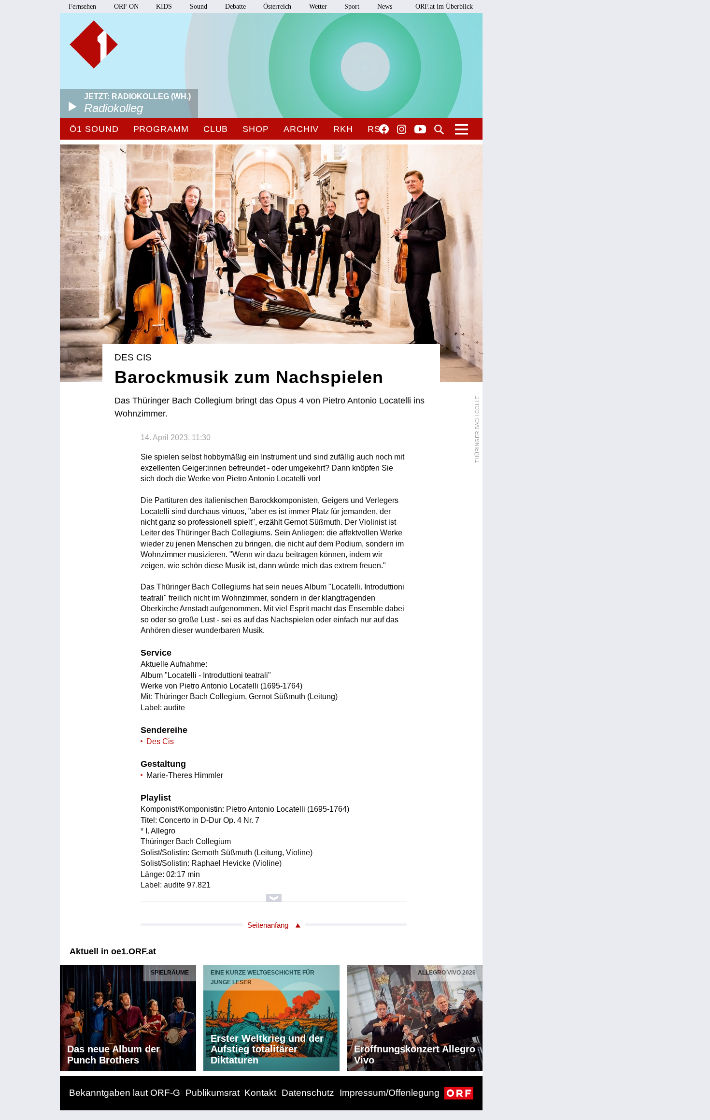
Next (475, 1015)
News (384, 6)
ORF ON (126, 6)
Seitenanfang (267, 925)
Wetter (318, 6)
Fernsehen (82, 6)
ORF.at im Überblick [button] (444, 6)
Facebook (384, 129)
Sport (351, 6)
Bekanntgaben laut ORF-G (124, 1093)
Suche (439, 129)
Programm (161, 129)
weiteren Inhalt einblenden (274, 893)
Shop (255, 129)
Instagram (401, 129)
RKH (343, 129)
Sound (198, 6)
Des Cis (160, 741)
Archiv (301, 129)
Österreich (277, 6)
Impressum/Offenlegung (390, 1093)
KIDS (164, 6)
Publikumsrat (212, 1093)
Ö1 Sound (94, 129)
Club (215, 129)
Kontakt (260, 1093)
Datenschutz (308, 1093)
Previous (67, 1015)
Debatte (235, 6)
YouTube (420, 130)
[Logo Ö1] (94, 44)
